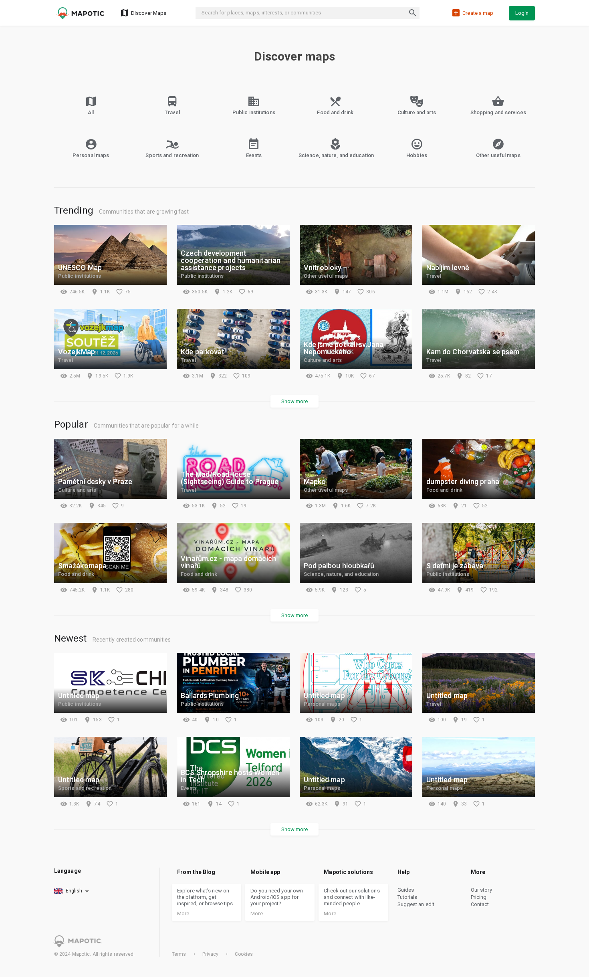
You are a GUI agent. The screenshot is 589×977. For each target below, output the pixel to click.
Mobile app (265, 872)
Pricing (479, 897)
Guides (405, 890)
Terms (180, 954)
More (478, 872)
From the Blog (196, 872)
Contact (480, 904)
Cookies (243, 954)
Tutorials (407, 897)
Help (403, 872)
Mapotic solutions (348, 872)
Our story (481, 890)
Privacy (210, 954)
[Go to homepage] (80, 13)
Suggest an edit (416, 904)
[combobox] (72, 891)
